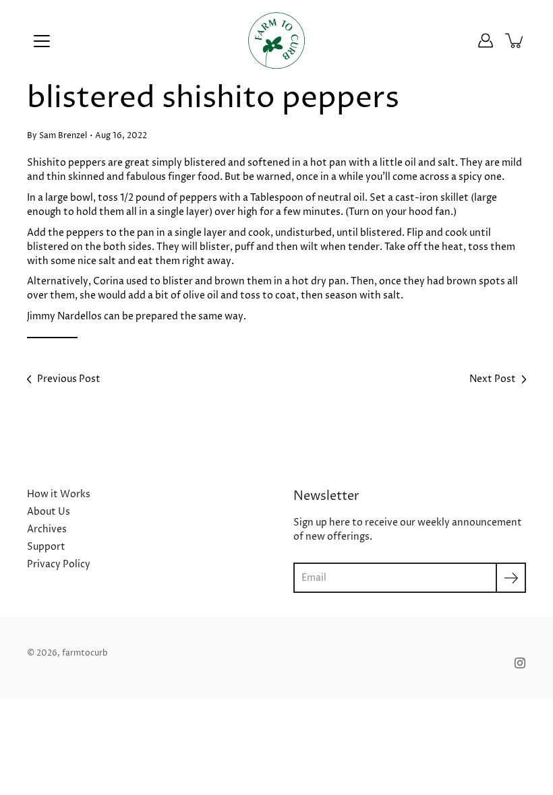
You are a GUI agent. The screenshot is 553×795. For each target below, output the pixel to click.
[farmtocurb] (277, 40)
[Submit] (511, 578)
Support (46, 546)
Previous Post (68, 379)
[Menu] (42, 41)
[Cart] (515, 40)
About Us (48, 511)
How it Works (58, 494)
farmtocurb (85, 653)
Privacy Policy (58, 564)
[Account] (485, 40)
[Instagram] (520, 663)
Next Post (492, 379)
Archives (47, 529)
